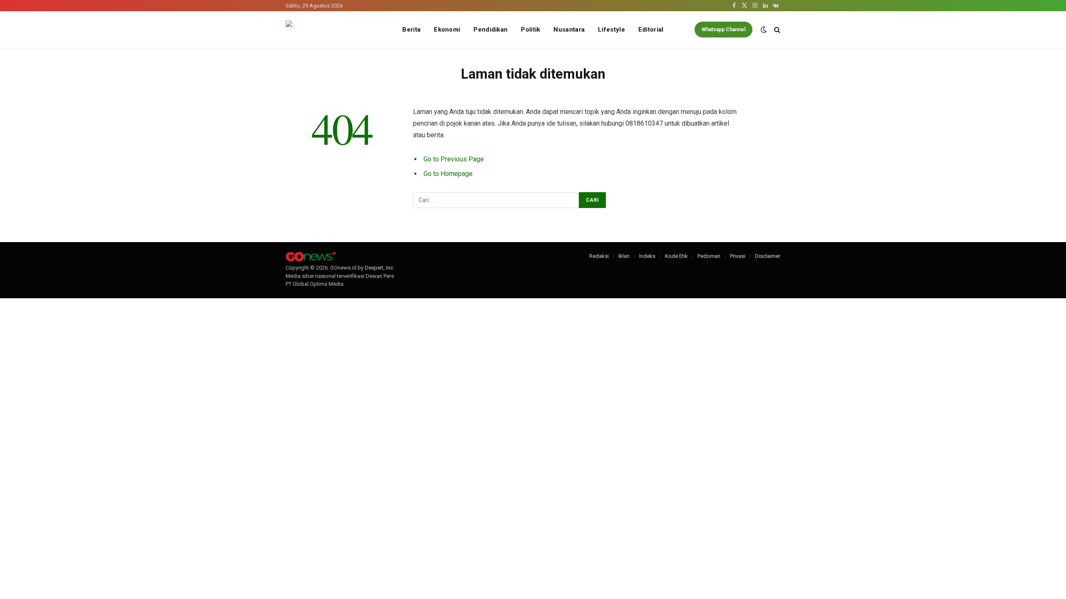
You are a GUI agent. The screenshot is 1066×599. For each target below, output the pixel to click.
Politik (530, 29)
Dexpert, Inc (379, 268)
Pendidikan (490, 29)
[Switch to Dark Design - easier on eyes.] (764, 29)
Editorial (651, 29)
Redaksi (599, 256)
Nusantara (569, 29)
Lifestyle (611, 29)
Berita (411, 29)
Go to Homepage (448, 174)
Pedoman (708, 256)
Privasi (737, 256)
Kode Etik (676, 256)
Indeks (647, 256)
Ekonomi (447, 29)
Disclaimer (767, 256)
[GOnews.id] (337, 29)
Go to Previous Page (453, 159)
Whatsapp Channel (723, 29)
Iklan (624, 256)
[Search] (776, 29)
